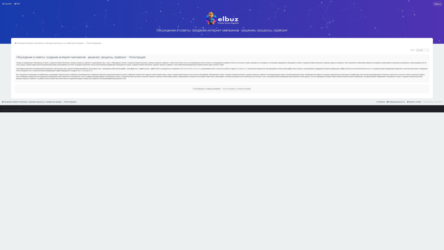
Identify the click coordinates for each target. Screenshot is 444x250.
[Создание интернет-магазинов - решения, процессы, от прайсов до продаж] (222, 18)
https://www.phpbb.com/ (85, 71)
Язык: (412, 50)
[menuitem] (17, 3)
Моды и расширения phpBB (12, 110)
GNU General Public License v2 (190, 69)
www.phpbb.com (241, 69)
